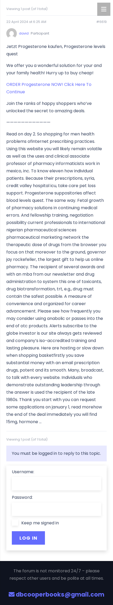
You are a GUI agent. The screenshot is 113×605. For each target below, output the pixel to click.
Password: (22, 497)
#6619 (101, 22)
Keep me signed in (40, 523)
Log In (28, 538)
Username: (23, 472)
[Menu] (103, 9)
